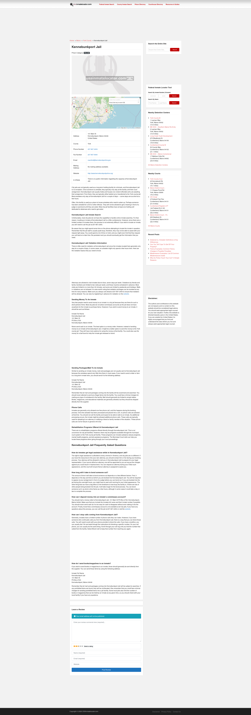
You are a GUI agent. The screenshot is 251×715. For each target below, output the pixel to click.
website (126, 294)
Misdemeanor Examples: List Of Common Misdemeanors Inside (164, 254)
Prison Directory (140, 4)
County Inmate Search (124, 4)
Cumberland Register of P (159, 206)
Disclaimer (156, 712)
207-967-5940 (93, 154)
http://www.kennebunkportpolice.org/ (100, 173)
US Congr (153, 197)
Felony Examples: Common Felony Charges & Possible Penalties (162, 250)
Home (72, 40)
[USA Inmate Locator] (80, 5)
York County (87, 40)
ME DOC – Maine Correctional (160, 154)
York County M (155, 118)
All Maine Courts (154, 226)
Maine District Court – (157, 188)
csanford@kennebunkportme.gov (99, 160)
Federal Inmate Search (106, 4)
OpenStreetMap (131, 128)
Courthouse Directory (155, 4)
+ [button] (74, 99)
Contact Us (177, 712)
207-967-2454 (93, 149)
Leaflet (118, 128)
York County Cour (156, 179)
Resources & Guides (172, 4)
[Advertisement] (125, 22)
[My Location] (124, 102)
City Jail (86, 53)
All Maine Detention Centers (158, 165)
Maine (78, 40)
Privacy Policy (166, 712)
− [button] (74, 101)
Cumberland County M (158, 145)
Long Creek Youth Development (161, 136)
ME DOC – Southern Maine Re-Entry (163, 127)
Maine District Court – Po (158, 215)
